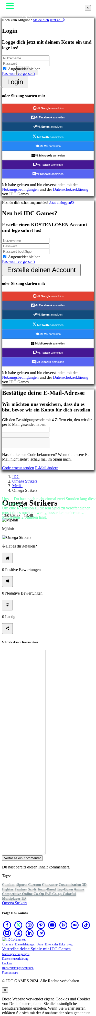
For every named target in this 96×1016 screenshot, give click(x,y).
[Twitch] (63, 925)
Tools (40, 944)
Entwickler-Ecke (55, 944)
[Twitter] (18, 925)
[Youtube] (52, 925)
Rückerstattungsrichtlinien (18, 968)
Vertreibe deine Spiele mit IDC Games (36, 948)
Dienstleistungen (25, 944)
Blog (69, 944)
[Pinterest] (41, 925)
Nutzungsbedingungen (15, 954)
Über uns (8, 944)
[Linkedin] (30, 933)
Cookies (7, 963)
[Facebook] (7, 925)
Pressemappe (10, 972)
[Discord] (7, 933)
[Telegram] (41, 933)
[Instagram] (30, 925)
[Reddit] (18, 933)
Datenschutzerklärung (15, 959)
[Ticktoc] (86, 925)
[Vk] (75, 925)
